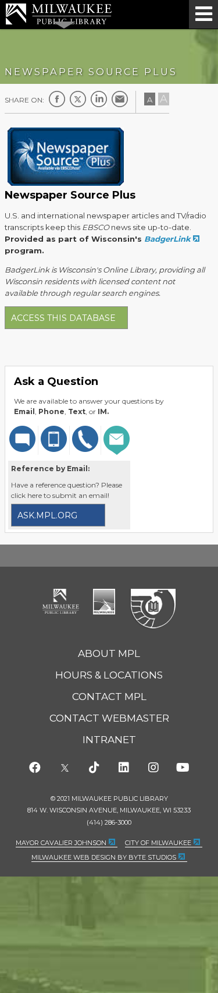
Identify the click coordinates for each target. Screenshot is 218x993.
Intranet (109, 739)
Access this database (63, 318)
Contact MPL (109, 696)
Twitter (78, 99)
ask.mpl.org (47, 515)
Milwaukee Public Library (59, 13)
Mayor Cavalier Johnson (61, 843)
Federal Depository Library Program (153, 609)
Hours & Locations (109, 675)
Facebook (57, 99)
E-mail (120, 99)
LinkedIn (99, 99)
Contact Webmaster (109, 718)
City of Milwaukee (104, 601)
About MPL (109, 653)
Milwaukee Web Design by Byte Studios (103, 857)
